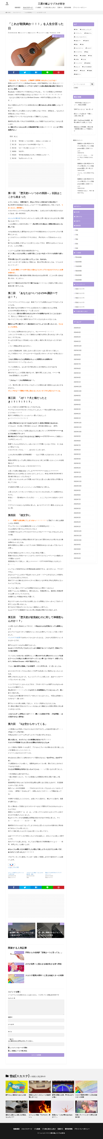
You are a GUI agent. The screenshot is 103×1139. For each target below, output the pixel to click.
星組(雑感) (78, 275)
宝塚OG (59, 7)
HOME (9, 12)
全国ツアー (78, 40)
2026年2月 (77, 337)
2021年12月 (77, 531)
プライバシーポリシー (80, 7)
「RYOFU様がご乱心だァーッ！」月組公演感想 (82, 104)
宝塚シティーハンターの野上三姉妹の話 (86, 1116)
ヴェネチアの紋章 (14, 637)
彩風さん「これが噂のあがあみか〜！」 (62, 1116)
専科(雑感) (78, 257)
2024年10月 (77, 391)
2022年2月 (77, 522)
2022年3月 (77, 517)
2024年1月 (77, 418)
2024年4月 (77, 404)
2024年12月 (77, 386)
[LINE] (47, 72)
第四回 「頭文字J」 (17, 151)
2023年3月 (77, 463)
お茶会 (77, 59)
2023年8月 (77, 441)
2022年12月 (77, 477)
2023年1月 (77, 472)
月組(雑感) (78, 266)
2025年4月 (77, 377)
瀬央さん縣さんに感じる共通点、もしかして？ (16, 1116)
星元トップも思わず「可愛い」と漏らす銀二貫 (83, 115)
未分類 (77, 212)
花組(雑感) (78, 262)
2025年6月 (77, 368)
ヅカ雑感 (38, 7)
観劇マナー (78, 74)
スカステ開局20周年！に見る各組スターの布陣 (44, 975)
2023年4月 (77, 459)
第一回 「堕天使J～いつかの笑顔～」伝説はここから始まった (30, 141)
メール (11, 1024)
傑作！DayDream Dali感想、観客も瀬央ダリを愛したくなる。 (83, 121)
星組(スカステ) (79, 302)
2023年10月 (77, 431)
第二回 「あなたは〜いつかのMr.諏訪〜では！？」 (27, 144)
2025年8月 (77, 359)
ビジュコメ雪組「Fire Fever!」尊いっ (39, 1116)
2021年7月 (77, 553)
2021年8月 (77, 549)
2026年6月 (77, 328)
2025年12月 (77, 346)
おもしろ (77, 66)
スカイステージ (28, 7)
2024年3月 (77, 409)
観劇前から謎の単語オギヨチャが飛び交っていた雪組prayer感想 (85, 146)
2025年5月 (77, 373)
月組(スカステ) (79, 293)
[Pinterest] (58, 72)
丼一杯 (88, 168)
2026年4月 (77, 332)
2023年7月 (77, 445)
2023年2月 (77, 468)
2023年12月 (77, 422)
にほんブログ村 (13, 867)
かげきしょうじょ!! (86, 29)
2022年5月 (77, 508)
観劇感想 (17, 7)
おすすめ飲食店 (87, 66)
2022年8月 (77, 495)
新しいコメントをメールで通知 (17, 1047)
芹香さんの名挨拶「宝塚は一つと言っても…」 (44, 952)
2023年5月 (77, 454)
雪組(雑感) (78, 271)
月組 (91, 55)
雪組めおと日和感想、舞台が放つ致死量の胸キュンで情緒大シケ (83, 129)
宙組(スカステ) (79, 307)
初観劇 (90, 70)
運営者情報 (67, 7)
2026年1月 (77, 341)
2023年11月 (77, 427)
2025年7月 (77, 364)
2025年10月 (77, 350)
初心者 (83, 70)
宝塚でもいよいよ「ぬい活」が (83, 109)
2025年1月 (77, 382)
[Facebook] (13, 72)
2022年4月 (77, 513)
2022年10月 (77, 486)
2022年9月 (77, 490)
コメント (11, 998)
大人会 (84, 59)
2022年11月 (77, 481)
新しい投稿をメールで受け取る (17, 1051)
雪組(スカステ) (32, 32)
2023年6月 (77, 450)
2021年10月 (77, 540)
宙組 (82, 44)
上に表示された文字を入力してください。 (21, 1041)
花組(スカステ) (79, 289)
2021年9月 (77, 544)
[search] (92, 84)
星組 (76, 44)
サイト (10, 1031)
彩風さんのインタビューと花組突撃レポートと (40, 1096)
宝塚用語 (88, 63)
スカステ (89, 48)
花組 (76, 55)
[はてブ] (36, 72)
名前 (10, 1017)
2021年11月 (77, 535)
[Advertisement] (36, 174)
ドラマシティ (78, 33)
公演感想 (83, 55)
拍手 (76, 70)
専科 (76, 29)
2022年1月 (77, 526)
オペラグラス (78, 52)
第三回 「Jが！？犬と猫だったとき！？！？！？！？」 (28, 148)
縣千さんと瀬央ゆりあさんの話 (16, 1095)
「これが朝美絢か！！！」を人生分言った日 (34, 12)
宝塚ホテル (88, 33)
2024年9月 (77, 395)
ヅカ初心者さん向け (49, 7)
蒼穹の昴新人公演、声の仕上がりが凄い (63, 1096)
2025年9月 (77, 355)
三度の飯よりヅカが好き (51, 3)
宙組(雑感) (78, 280)
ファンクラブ (78, 63)
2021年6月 (77, 558)
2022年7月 (77, 499)
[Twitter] (25, 72)
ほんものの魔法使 (14, 218)
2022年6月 (77, 504)
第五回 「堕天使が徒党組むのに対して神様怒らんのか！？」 (30, 155)
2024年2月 (77, 413)
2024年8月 (77, 400)
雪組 (47, 32)
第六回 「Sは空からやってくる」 (21, 158)
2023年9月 (77, 436)
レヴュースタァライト (81, 37)
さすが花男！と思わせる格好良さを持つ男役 (43, 964)
